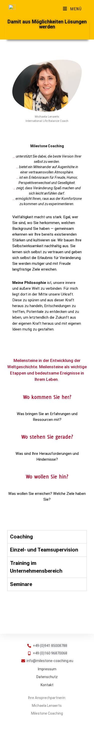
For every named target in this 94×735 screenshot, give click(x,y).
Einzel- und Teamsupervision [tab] (44, 550)
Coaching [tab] (21, 537)
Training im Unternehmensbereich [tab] (36, 567)
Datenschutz (47, 677)
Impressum (47, 669)
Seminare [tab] (21, 584)
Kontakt (47, 685)
